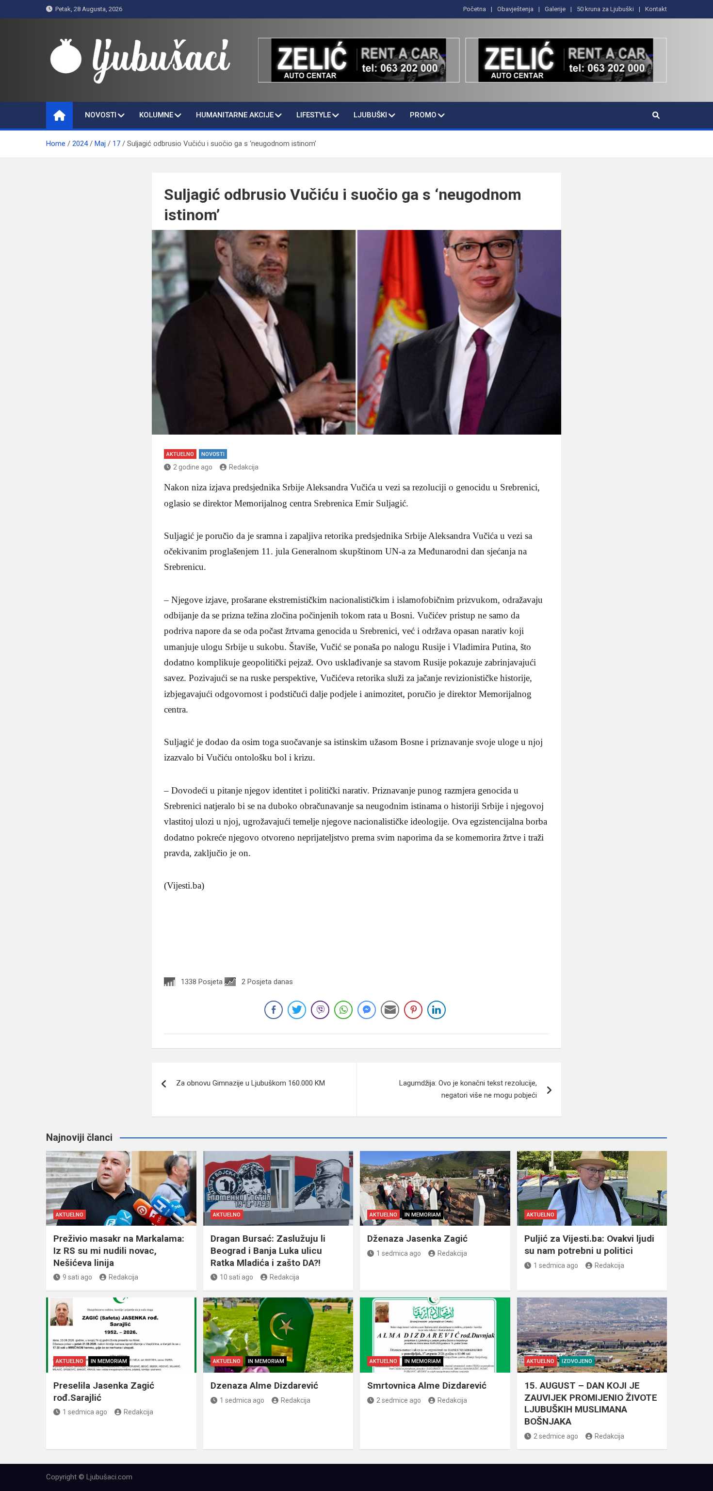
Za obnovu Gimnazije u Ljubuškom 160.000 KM (250, 1083)
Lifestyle (313, 115)
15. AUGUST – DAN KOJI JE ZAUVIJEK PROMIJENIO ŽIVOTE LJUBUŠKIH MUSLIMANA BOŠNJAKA (590, 1403)
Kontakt (656, 9)
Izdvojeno (577, 1361)
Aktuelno (180, 454)
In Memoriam (423, 1215)
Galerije (555, 9)
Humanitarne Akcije (235, 115)
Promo (423, 115)
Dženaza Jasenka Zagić (417, 1238)
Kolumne (156, 115)
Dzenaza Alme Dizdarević (264, 1385)
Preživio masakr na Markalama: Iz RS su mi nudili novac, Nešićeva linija (118, 1250)
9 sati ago (77, 1277)
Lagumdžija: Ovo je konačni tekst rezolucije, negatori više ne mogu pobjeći (468, 1089)
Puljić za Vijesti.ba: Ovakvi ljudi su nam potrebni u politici (589, 1244)
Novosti (100, 115)
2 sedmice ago (398, 1400)
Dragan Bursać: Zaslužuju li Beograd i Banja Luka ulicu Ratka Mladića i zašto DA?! (268, 1250)
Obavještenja (515, 9)
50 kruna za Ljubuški (605, 9)
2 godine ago (192, 467)
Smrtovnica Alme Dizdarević (426, 1385)
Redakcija (244, 467)
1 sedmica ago (398, 1253)
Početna (474, 9)
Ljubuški (370, 115)
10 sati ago (236, 1277)
